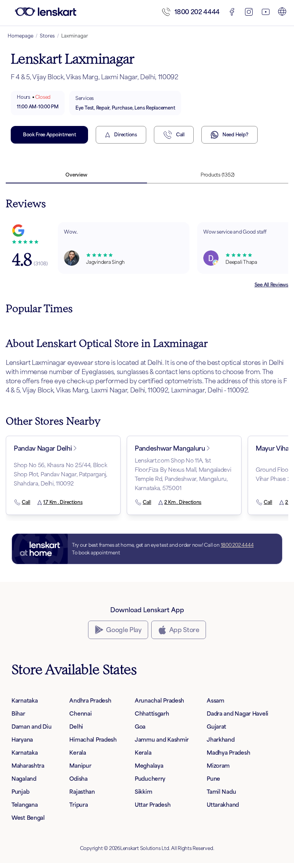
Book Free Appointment (49, 134)
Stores (47, 36)
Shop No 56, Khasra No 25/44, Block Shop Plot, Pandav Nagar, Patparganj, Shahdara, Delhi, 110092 (60, 474)
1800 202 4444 (197, 12)
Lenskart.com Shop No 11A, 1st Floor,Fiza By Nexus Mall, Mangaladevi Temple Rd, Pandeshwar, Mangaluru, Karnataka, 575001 (183, 474)
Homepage (20, 36)
